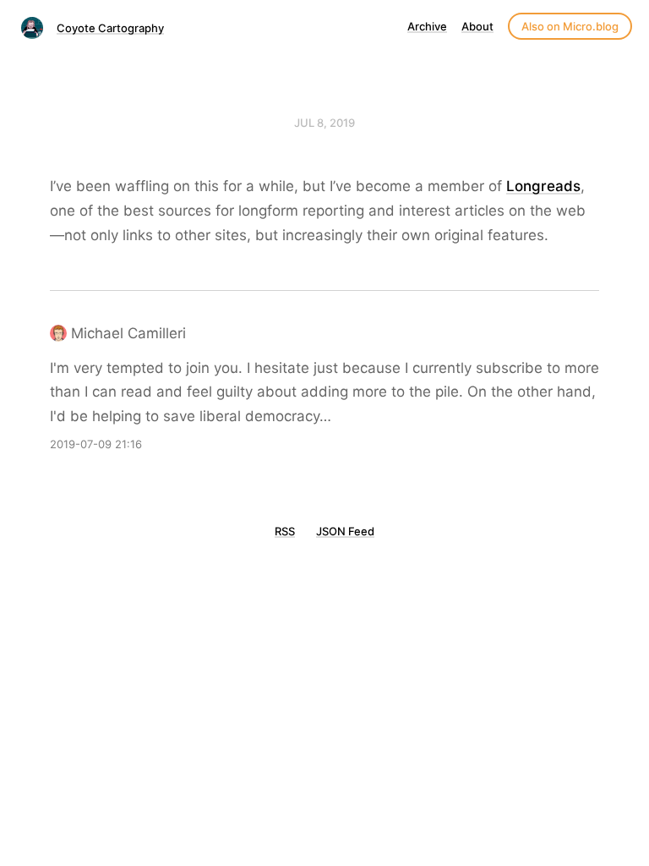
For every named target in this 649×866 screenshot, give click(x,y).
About (477, 26)
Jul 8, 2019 (324, 122)
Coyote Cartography (110, 28)
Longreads (543, 186)
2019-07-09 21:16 (96, 444)
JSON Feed (345, 531)
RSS (285, 531)
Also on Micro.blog (570, 26)
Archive (427, 26)
